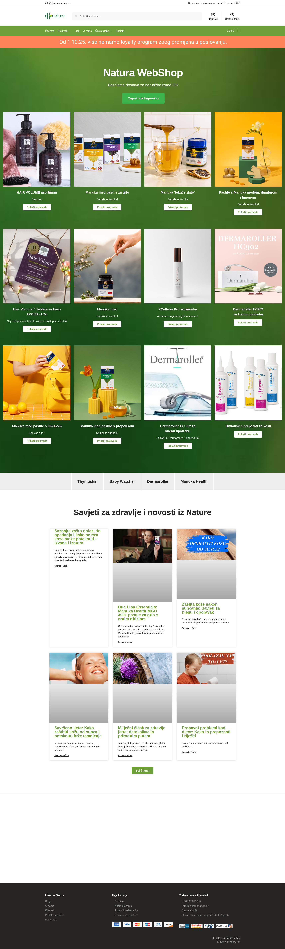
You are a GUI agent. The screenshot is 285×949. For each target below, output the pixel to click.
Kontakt (49, 910)
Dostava (119, 901)
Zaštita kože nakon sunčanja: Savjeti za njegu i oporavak (201, 608)
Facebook (51, 919)
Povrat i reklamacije (126, 910)
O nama (49, 905)
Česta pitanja (232, 18)
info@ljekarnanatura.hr (57, 3)
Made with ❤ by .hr (228, 941)
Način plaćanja (123, 905)
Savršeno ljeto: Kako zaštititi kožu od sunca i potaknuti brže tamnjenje (78, 732)
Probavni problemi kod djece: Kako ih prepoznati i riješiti (206, 732)
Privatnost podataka (126, 915)
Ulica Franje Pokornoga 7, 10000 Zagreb (205, 915)
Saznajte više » (61, 566)
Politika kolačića (54, 915)
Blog (48, 901)
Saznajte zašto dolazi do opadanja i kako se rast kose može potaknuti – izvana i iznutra (77, 537)
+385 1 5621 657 (191, 901)
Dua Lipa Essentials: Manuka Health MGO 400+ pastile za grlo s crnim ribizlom (138, 613)
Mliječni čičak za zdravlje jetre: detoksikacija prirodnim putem (141, 732)
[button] (233, 31)
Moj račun (213, 18)
